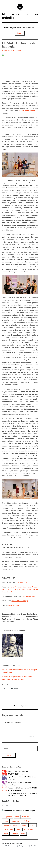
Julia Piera (26, 589)
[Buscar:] (20, 748)
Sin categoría (28, 829)
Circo (17, 817)
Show (18, 829)
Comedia (6, 677)
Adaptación (7, 817)
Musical (32, 825)
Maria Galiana (7, 679)
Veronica (11, 771)
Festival (26, 821)
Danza (5, 821)
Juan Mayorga (21, 582)
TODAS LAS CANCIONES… (17, 793)
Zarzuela (14, 834)
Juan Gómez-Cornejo (20, 601)
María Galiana (15, 587)
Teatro (18, 50)
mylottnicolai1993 (14, 777)
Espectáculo (15, 821)
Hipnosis (18, 677)
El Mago (12, 677)
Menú (19, 33)
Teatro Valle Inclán (18, 679)
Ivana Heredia (14, 589)
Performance (8, 829)
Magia (24, 825)
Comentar (31, 736)
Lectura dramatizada (11, 825)
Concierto (26, 817)
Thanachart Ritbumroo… (17, 788)
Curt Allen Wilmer (28, 596)
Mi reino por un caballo (20, 16)
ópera (23, 834)
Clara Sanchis (12, 592)
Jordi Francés (13, 605)
